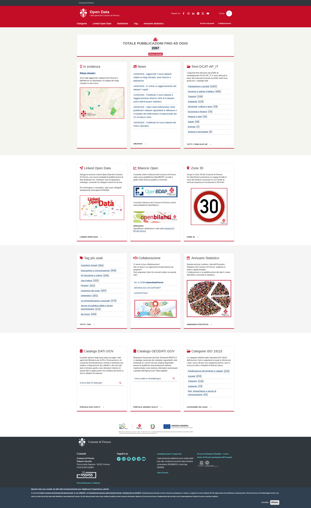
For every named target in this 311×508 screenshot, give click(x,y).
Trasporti (192, 96)
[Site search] (229, 13)
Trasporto (192, 381)
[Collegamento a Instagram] (124, 459)
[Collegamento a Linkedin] (129, 459)
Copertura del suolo (90, 290)
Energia (191, 126)
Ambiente (192, 101)
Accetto (265, 502)
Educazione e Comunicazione (95, 270)
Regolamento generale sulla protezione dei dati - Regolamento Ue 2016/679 (115, 493)
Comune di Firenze (86, 3)
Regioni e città (195, 116)
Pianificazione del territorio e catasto (205, 371)
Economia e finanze (197, 111)
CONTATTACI (140, 293)
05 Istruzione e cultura (91, 275)
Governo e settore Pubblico (201, 91)
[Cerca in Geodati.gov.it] (174, 378)
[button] (225, 23)
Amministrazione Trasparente (169, 454)
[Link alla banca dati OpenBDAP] (155, 192)
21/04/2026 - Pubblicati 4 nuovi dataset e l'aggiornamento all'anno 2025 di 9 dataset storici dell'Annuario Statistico (153, 98)
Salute (191, 121)
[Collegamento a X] (134, 459)
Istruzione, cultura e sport (200, 106)
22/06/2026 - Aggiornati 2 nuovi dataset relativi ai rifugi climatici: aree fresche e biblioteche (152, 77)
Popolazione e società (198, 86)
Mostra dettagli (155, 54)
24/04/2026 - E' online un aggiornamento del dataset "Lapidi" (154, 88)
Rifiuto (274, 502)
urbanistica (86, 295)
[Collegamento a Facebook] (119, 459)
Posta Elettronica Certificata (88, 483)
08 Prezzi (85, 314)
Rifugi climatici (87, 73)
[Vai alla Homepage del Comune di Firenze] (82, 442)
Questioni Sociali (89, 265)
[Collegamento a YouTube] (144, 459)
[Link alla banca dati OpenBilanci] (155, 218)
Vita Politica (86, 280)
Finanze (85, 285)
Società (191, 376)
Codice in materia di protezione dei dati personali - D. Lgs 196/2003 (62, 493)
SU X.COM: (148, 282)
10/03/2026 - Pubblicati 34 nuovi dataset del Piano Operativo (154, 124)
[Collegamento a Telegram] (139, 459)
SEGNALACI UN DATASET (147, 288)
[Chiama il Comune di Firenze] (86, 475)
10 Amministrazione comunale (95, 300)
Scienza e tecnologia (198, 132)
